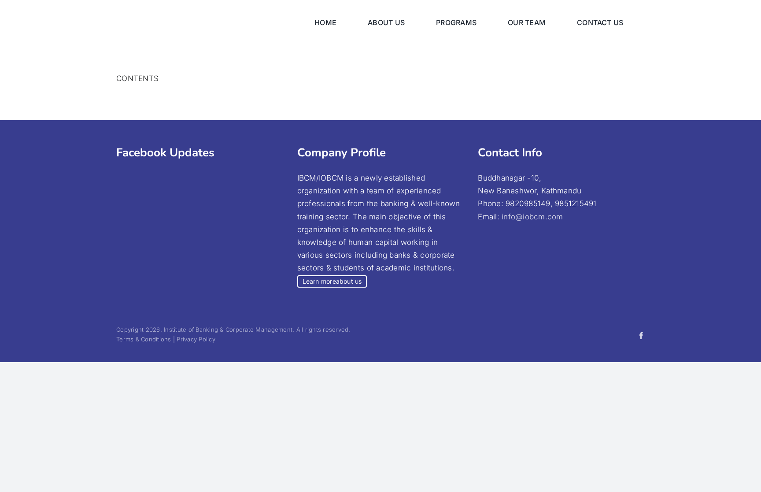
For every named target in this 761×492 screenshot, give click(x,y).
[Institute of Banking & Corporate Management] (203, 12)
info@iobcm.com (532, 216)
